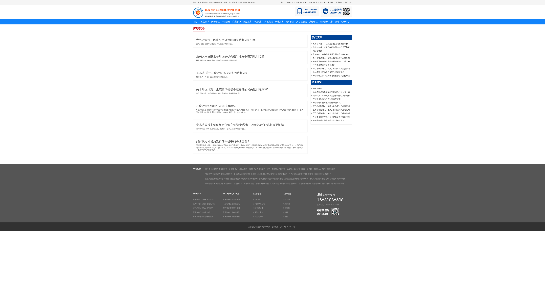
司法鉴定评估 (258, 217)
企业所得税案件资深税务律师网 (217, 179)
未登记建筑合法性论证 (231, 204)
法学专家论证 (301, 2)
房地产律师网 (249, 184)
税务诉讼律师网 (305, 184)
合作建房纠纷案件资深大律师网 (271, 179)
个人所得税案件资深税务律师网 (301, 174)
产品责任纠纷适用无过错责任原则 (326, 99)
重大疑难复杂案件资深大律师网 (296, 179)
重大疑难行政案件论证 (231, 212)
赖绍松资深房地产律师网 (276, 169)
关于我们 (348, 2)
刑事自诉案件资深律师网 (335, 179)
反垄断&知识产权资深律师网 (324, 169)
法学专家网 (313, 2)
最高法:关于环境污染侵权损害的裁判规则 (222, 72)
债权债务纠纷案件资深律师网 (216, 169)
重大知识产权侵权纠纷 (201, 212)
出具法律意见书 (259, 204)
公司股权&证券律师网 (257, 169)
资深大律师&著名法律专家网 (333, 184)
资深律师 (289, 2)
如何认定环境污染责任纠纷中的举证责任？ (223, 141)
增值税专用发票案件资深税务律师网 (218, 174)
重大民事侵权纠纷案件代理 (203, 217)
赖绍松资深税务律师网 (288, 184)
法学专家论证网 (241, 169)
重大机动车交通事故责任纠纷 (204, 204)
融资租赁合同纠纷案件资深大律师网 (244, 179)
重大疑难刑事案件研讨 (231, 208)
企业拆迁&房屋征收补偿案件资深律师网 (272, 174)
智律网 (322, 2)
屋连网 (330, 2)
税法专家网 (274, 184)
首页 (282, 2)
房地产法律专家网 (262, 184)
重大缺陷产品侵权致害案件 (203, 200)
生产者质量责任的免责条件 (324, 65)
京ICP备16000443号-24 (288, 227)
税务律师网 (238, 184)
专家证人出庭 (258, 212)
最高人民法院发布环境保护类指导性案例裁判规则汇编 (230, 56)
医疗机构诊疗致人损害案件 (203, 208)
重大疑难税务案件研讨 (231, 200)
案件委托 (256, 200)
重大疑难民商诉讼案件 (231, 217)
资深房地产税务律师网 (322, 174)
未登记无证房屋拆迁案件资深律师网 (218, 184)
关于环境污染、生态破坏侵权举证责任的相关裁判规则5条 (232, 89)
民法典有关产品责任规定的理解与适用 (328, 72)
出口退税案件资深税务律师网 (245, 174)
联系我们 (339, 2)
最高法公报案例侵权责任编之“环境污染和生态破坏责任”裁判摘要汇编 (240, 124)
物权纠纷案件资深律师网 (296, 169)
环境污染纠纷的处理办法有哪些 (216, 105)
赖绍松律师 (317, 51)
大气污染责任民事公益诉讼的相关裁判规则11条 (226, 40)
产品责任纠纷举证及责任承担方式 (326, 103)
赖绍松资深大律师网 (317, 179)
